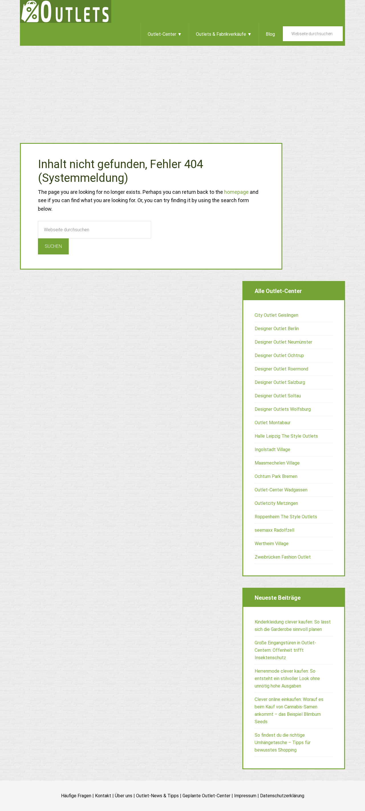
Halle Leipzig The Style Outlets (286, 436)
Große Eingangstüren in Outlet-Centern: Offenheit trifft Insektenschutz (285, 650)
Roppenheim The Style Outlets (286, 516)
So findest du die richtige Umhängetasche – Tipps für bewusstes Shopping (283, 742)
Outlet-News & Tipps (157, 795)
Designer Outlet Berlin (277, 328)
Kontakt (103, 795)
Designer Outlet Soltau (278, 395)
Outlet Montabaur (273, 422)
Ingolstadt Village (272, 449)
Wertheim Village (272, 543)
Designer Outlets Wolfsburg (283, 409)
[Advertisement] (182, 89)
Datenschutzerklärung (282, 795)
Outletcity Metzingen (276, 503)
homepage (236, 192)
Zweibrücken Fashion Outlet (283, 557)
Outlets (65, 11)
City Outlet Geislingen (276, 315)
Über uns (123, 795)
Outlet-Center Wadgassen (281, 490)
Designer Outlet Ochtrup (279, 355)
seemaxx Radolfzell (274, 530)
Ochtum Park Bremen (276, 476)
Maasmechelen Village (277, 463)
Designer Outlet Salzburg (280, 382)
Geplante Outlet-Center (206, 795)
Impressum (245, 795)
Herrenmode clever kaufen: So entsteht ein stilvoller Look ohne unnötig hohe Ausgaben (287, 678)
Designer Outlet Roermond (281, 369)
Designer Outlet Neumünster (283, 342)
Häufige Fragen (76, 795)
